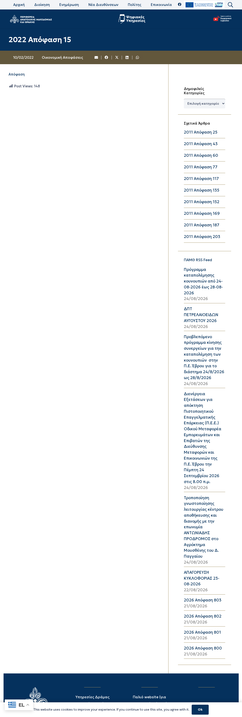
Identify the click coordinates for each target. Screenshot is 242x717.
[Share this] (106, 57)
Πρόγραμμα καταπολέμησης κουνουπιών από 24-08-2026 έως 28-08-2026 (203, 281)
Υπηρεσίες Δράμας (92, 697)
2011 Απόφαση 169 (202, 213)
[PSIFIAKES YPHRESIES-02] (132, 19)
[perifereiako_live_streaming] (222, 18)
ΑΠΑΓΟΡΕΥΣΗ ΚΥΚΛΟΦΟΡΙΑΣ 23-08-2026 (201, 578)
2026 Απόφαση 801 (202, 632)
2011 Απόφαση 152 (201, 201)
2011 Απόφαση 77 (200, 167)
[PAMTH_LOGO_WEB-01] (31, 19)
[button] (230, 5)
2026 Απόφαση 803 (202, 600)
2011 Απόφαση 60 (201, 155)
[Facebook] (180, 4)
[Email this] (96, 57)
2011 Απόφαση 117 (201, 178)
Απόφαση (17, 74)
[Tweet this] (117, 57)
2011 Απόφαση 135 (201, 190)
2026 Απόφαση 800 (203, 648)
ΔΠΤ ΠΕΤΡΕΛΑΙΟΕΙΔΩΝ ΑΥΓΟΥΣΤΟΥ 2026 (201, 314)
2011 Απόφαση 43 (201, 143)
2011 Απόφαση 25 (200, 132)
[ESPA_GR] (204, 5)
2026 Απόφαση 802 (202, 616)
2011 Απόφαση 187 (201, 225)
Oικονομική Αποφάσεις (62, 57)
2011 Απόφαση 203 (202, 236)
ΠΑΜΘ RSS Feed (198, 260)
